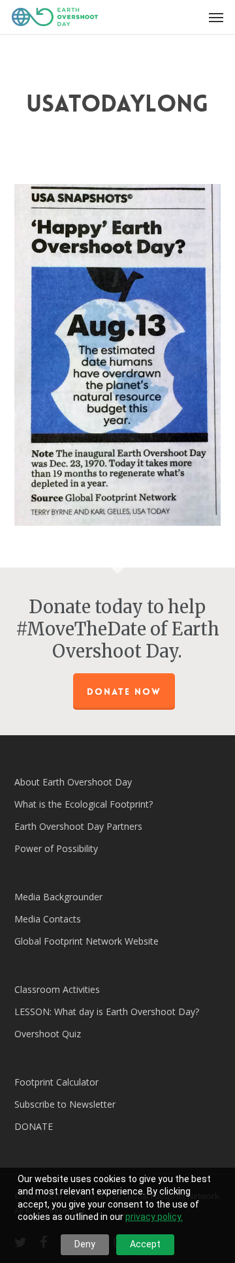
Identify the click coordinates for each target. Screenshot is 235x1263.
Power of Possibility (56, 848)
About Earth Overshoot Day (73, 782)
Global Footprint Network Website (86, 941)
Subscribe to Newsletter (65, 1104)
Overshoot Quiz (47, 1033)
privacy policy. (154, 1216)
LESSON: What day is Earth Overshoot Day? (106, 1011)
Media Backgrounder (58, 896)
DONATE (33, 1126)
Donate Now (124, 691)
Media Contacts (47, 919)
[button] (216, 16)
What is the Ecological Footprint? (83, 804)
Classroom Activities (57, 989)
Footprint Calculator (56, 1082)
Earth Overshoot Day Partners (78, 826)
